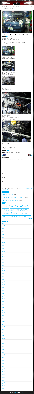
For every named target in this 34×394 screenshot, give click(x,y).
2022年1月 (3, 281)
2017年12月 (3, 355)
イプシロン (16, 206)
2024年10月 (3, 242)
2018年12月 (3, 337)
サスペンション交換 (11, 209)
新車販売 (13, 0)
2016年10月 (3, 377)
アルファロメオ (10, 206)
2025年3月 (3, 236)
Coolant (14, 6)
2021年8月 (3, 287)
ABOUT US (6, 0)
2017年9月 (3, 360)
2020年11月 (3, 301)
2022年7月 (3, 273)
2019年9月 (3, 323)
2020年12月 (3, 299)
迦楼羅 (12, 36)
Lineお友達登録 (6, 8)
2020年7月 (3, 307)
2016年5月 (3, 385)
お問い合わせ (28, 0)
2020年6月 (3, 309)
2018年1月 (3, 354)
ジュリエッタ (5, 210)
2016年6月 (3, 383)
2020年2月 (3, 315)
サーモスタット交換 (19, 209)
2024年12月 (3, 239)
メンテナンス (19, 0)
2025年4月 (3, 234)
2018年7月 (3, 344)
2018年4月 (3, 349)
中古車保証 (11, 8)
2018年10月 (3, 340)
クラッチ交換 (5, 209)
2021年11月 (3, 282)
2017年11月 (3, 357)
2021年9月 (3, 285)
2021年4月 (3, 293)
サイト (3, 181)
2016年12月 (3, 374)
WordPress (16, 392)
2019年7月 (3, 326)
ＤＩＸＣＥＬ (23, 216)
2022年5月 (3, 276)
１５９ (15, 216)
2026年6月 (3, 223)
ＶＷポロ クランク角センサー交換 (7, 194)
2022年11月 (3, 268)
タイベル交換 (10, 210)
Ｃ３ (19, 216)
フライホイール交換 (12, 213)
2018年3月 (3, 351)
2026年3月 (3, 225)
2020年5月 (3, 310)
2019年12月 (3, 318)
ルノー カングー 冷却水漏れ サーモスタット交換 (10, 200)
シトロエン (25, 209)
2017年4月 (3, 368)
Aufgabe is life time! (17, 2)
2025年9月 (3, 231)
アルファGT (4, 206)
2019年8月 (3, 324)
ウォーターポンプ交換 (9, 152)
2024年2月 (3, 250)
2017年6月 (3, 365)
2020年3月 (3, 313)
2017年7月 (3, 363)
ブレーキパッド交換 (24, 213)
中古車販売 (9, 0)
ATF (10, 6)
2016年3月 (3, 388)
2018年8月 (3, 343)
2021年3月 (3, 295)
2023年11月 (3, 253)
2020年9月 (3, 304)
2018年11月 (3, 338)
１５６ (11, 216)
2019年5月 (3, 329)
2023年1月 (3, 265)
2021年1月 (3, 298)
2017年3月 (3, 369)
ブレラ (18, 213)
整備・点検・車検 (24, 0)
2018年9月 (3, 341)
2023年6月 (3, 259)
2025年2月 (3, 237)
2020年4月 (3, 312)
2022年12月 (3, 267)
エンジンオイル (6, 6)
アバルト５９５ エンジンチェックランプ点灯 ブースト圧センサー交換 (13, 197)
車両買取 (16, 0)
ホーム (3, 0)
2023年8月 (3, 256)
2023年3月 (3, 262)
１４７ (8, 216)
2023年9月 (3, 254)
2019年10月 (3, 321)
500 (5, 152)
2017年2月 (3, 371)
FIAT (7, 150)
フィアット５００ (5, 213)
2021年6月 (3, 290)
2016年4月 (3, 386)
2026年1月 (3, 228)
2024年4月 (3, 248)
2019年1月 (3, 335)
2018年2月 (3, 352)
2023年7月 (3, 257)
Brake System (18, 6)
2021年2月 (3, 296)
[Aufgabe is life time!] (2, 6)
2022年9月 (3, 271)
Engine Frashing (24, 6)
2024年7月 (3, 245)
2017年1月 (3, 372)
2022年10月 (3, 270)
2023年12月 (3, 251)
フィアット (22, 152)
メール (3, 177)
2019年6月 (3, 327)
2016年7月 (3, 382)
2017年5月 (3, 366)
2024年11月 (3, 240)
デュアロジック (25, 210)
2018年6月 (3, 346)
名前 (3, 173)
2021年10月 (3, 284)
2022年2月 (3, 279)
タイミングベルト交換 (17, 152)
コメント (3, 160)
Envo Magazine (23, 392)
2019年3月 (3, 332)
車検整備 (4, 216)
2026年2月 (3, 226)
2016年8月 (3, 380)
